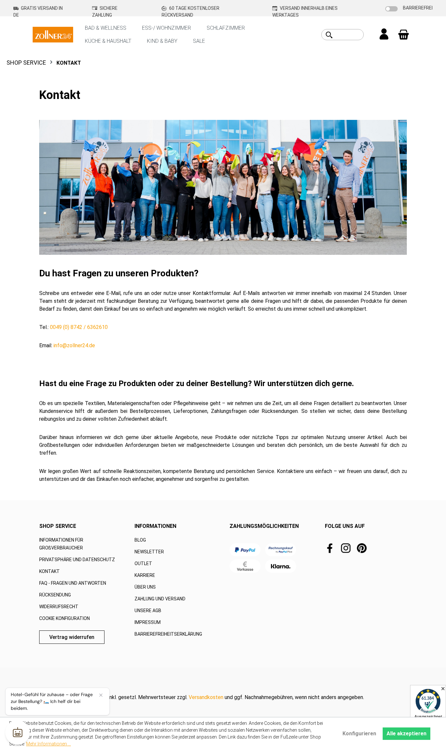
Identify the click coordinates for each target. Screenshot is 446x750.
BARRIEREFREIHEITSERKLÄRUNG (168, 634)
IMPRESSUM (148, 622)
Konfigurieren (359, 733)
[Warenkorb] (403, 34)
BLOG (140, 540)
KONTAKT (49, 571)
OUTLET (143, 563)
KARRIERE (145, 575)
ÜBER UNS (145, 587)
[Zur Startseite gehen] (53, 34)
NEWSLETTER (149, 551)
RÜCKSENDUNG (55, 594)
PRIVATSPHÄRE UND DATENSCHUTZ (77, 559)
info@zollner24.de (74, 345)
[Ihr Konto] (384, 34)
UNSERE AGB (148, 610)
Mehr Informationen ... (48, 743)
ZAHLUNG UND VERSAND (160, 598)
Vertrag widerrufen (71, 637)
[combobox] (349, 34)
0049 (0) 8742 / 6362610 (79, 327)
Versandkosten (206, 697)
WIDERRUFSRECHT (58, 606)
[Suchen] (329, 35)
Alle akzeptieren (406, 733)
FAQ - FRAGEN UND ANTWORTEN (72, 583)
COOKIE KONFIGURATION (64, 618)
